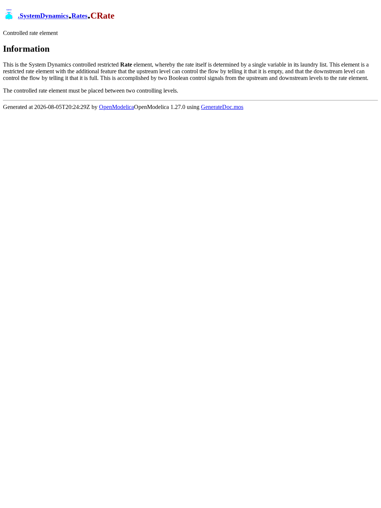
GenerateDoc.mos (222, 107)
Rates (79, 16)
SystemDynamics (44, 16)
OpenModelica (116, 107)
